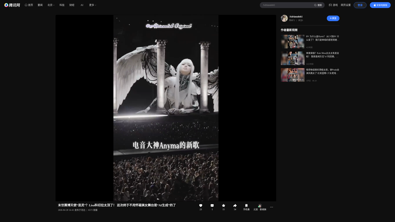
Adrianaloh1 (296, 16)
